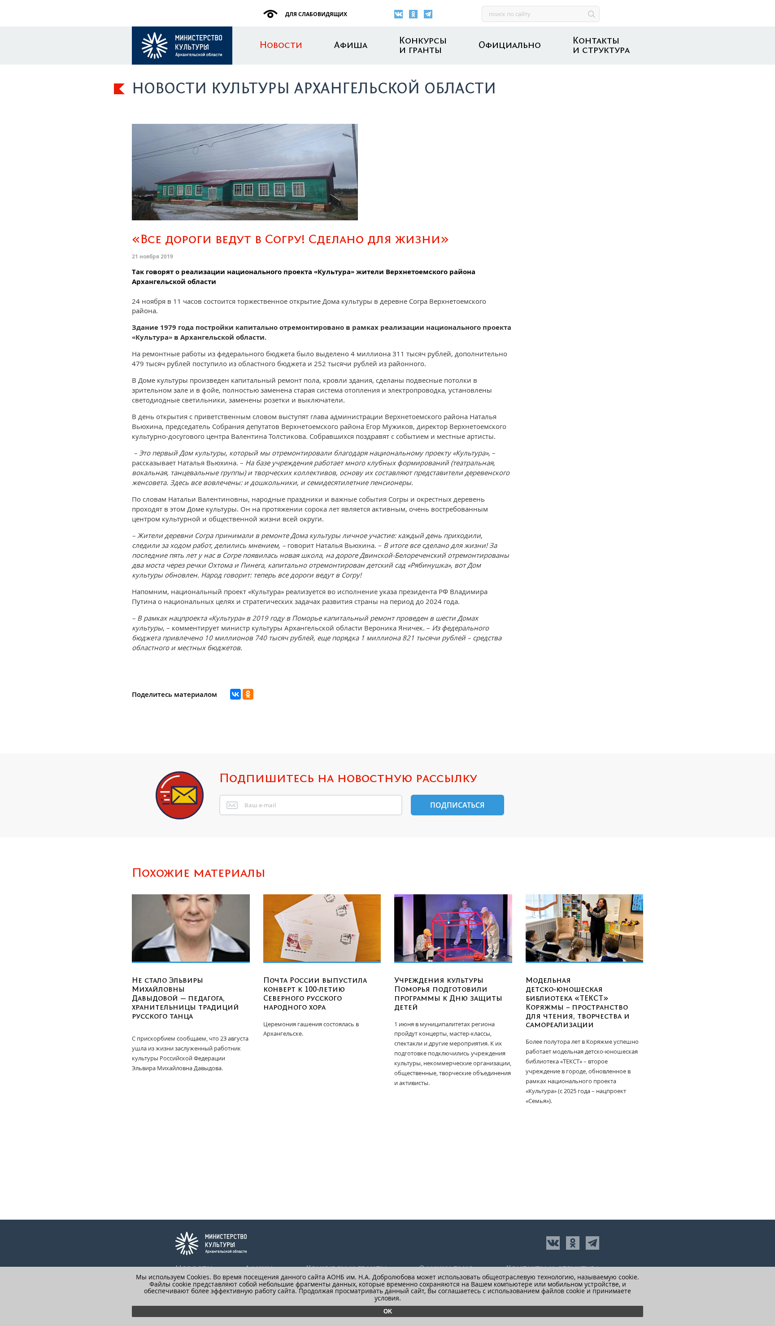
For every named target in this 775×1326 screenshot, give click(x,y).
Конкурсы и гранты (423, 45)
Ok (387, 1311)
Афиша (350, 45)
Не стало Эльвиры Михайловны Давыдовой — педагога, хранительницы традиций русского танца (185, 998)
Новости (281, 45)
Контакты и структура (601, 45)
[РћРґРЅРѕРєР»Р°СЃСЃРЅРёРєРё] (248, 694)
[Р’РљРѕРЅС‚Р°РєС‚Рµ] (235, 694)
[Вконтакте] (398, 14)
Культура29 (182, 45)
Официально (510, 45)
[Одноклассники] (413, 14)
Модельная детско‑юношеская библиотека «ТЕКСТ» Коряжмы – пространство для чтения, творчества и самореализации (578, 1002)
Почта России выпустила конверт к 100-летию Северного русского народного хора (315, 993)
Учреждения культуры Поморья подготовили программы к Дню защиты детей (448, 993)
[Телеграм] (428, 14)
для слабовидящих (315, 14)
